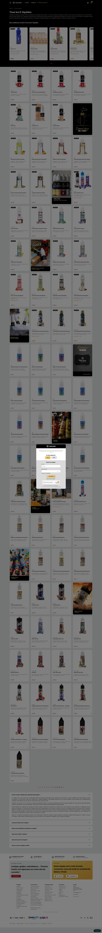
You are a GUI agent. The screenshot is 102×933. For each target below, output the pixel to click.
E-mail (43, 464)
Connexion (51, 476)
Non (54, 457)
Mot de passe (44, 469)
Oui (47, 457)
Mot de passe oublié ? (51, 478)
